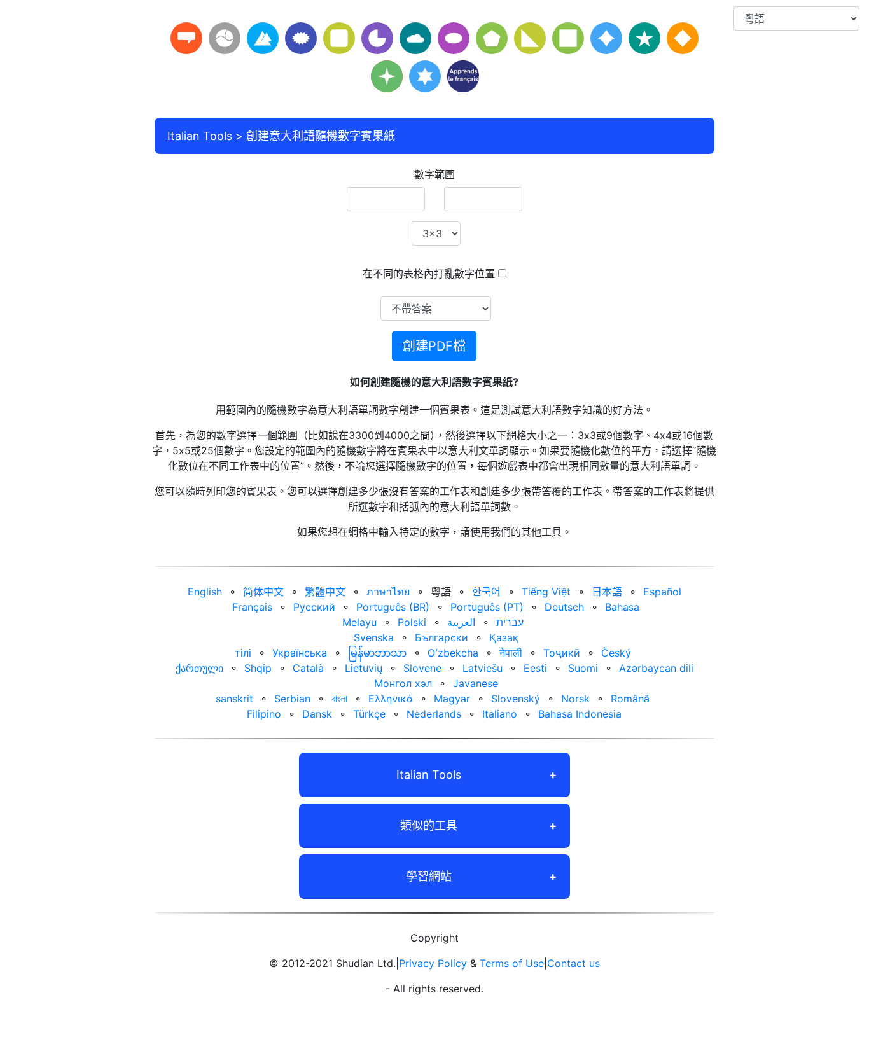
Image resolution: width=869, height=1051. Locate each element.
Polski (412, 622)
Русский (314, 607)
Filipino (264, 713)
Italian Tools (199, 136)
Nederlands (434, 713)
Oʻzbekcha (453, 652)
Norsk (575, 698)
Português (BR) (392, 607)
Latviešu (482, 668)
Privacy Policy (433, 963)
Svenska (374, 637)
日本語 (607, 591)
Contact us (573, 963)
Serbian (292, 698)
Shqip (258, 668)
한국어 (486, 591)
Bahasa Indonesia (580, 713)
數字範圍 (434, 174)
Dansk (317, 713)
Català (308, 668)
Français (252, 607)
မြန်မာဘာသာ (377, 652)
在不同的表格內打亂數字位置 (429, 273)
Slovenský (515, 698)
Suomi (583, 668)
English (205, 591)
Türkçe (369, 713)
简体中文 (263, 591)
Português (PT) (487, 607)
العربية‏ (461, 622)
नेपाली (510, 652)
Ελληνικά (390, 698)
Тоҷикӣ (561, 652)
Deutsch (564, 607)
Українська (299, 652)
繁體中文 (325, 591)
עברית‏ (510, 622)
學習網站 (429, 876)
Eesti (535, 668)
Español (662, 591)
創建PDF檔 (434, 346)
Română (630, 698)
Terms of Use (512, 963)
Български (441, 637)
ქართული (199, 668)
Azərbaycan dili (656, 668)
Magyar (452, 698)
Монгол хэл (403, 683)
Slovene (422, 668)
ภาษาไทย (388, 591)
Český (616, 652)
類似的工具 (428, 825)
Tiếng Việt (546, 591)
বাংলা (339, 698)
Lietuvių (363, 668)
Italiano (499, 713)
